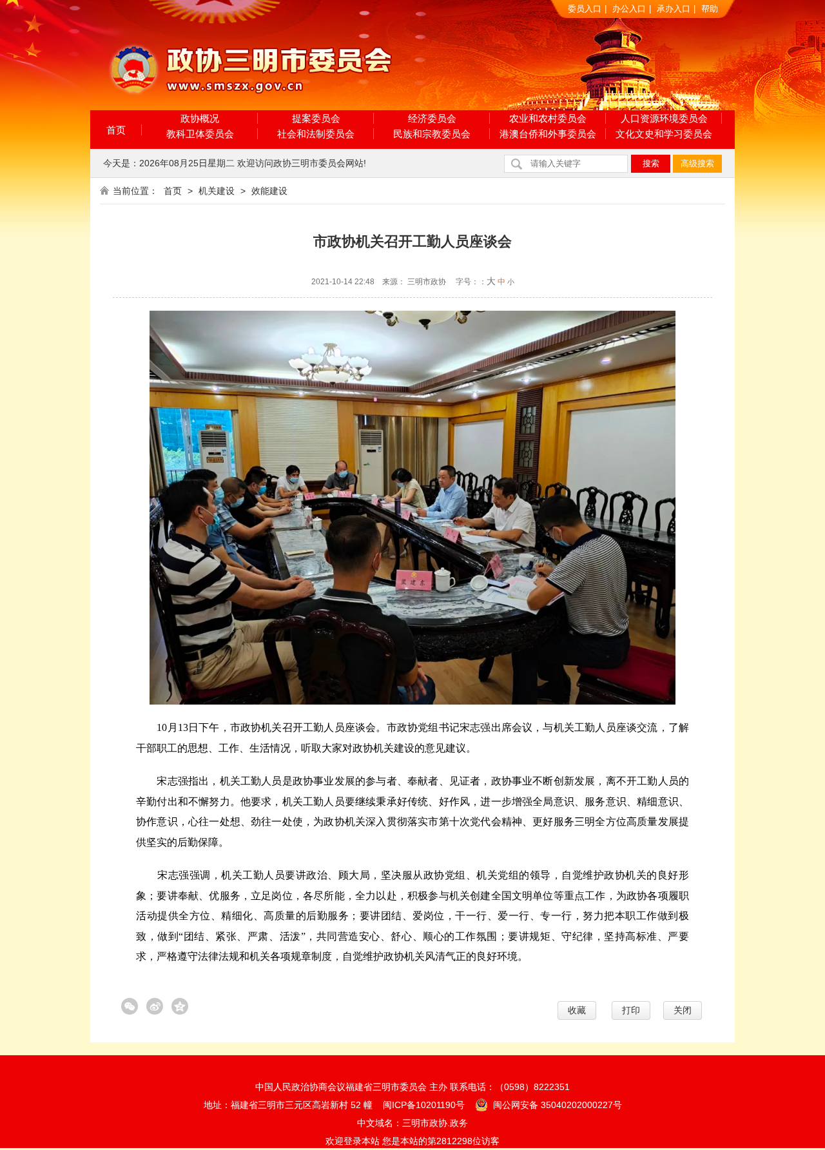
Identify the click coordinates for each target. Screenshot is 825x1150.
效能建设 (269, 191)
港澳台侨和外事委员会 (548, 133)
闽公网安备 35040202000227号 (556, 1105)
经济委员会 (432, 118)
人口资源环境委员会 (664, 118)
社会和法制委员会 (315, 133)
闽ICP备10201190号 (424, 1105)
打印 (631, 1010)
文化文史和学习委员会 (664, 133)
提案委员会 (316, 118)
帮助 (709, 9)
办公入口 (629, 9)
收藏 (577, 1010)
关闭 (683, 1010)
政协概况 (199, 118)
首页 (116, 129)
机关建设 (217, 191)
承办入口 (673, 9)
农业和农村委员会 (548, 118)
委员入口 (584, 9)
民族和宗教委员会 (432, 133)
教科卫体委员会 (200, 133)
